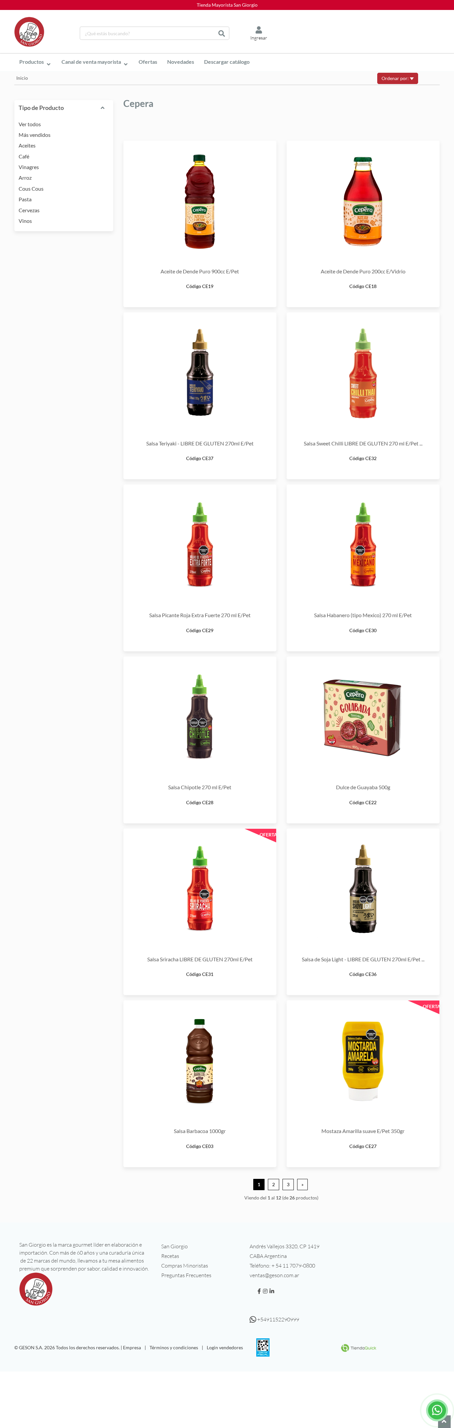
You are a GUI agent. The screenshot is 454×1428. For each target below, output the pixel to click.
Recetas (170, 1256)
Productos (31, 61)
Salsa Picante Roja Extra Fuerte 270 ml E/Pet (200, 615)
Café (24, 156)
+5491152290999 (277, 1319)
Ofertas (148, 61)
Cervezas (29, 210)
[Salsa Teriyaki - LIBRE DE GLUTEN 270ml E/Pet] (200, 373)
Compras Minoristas (184, 1265)
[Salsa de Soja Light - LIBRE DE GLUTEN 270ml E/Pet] (363, 889)
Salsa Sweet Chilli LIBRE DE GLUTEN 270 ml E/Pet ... (363, 443)
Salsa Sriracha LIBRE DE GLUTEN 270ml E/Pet (200, 959)
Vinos (25, 221)
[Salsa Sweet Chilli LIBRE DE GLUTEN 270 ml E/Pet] (363, 373)
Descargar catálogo (227, 61)
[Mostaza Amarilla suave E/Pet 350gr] (363, 1061)
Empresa (132, 1347)
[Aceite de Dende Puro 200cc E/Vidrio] (363, 201)
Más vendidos (35, 135)
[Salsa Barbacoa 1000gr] (200, 1061)
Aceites (27, 145)
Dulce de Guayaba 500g (363, 787)
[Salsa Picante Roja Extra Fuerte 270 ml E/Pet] (200, 545)
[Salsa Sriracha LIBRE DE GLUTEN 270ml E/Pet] (200, 889)
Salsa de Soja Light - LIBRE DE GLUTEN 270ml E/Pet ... (363, 959)
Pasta (25, 199)
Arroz (25, 177)
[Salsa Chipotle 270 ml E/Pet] (200, 717)
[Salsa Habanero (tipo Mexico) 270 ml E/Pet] (363, 545)
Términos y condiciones (174, 1347)
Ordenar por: (396, 78)
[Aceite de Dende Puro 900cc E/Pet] (200, 201)
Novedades (180, 61)
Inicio (22, 78)
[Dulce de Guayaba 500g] (363, 717)
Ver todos (30, 124)
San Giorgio (174, 1246)
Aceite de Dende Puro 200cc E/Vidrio (363, 271)
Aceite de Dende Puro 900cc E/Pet (200, 271)
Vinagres (29, 167)
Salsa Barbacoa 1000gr (200, 1131)
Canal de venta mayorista (91, 61)
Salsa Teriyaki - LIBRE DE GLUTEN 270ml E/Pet (200, 443)
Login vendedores (225, 1347)
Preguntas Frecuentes (186, 1275)
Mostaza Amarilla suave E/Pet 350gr (362, 1131)
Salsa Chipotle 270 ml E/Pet (199, 787)
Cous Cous (31, 188)
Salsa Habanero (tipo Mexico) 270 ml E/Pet (363, 615)
